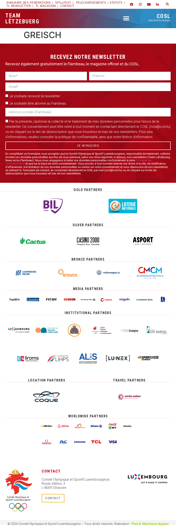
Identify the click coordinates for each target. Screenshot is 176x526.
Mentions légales (156, 524)
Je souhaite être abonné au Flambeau (37, 103)
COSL (159, 17)
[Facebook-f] (132, 4)
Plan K (136, 524)
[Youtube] (149, 4)
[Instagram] (140, 4)
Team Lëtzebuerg (22, 18)
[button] (167, 4)
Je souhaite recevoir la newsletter (34, 96)
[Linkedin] (157, 4)
